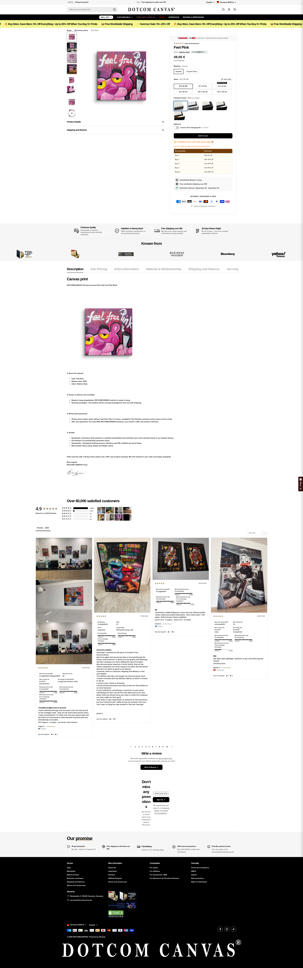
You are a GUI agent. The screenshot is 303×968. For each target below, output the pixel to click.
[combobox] (92, 9)
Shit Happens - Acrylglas (47, 722)
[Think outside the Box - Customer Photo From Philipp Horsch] (101, 510)
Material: (181, 66)
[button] (52, 734)
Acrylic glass (192, 71)
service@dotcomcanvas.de (81, 900)
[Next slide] (72, 113)
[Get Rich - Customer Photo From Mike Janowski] (119, 517)
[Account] (229, 9)
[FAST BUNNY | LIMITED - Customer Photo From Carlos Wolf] (110, 517)
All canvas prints (81, 30)
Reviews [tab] (40, 528)
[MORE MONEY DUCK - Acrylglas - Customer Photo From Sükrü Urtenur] (101, 517)
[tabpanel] (153, 376)
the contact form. (166, 758)
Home (69, 30)
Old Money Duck (219, 663)
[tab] (75, 270)
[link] (75, 254)
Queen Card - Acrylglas (163, 620)
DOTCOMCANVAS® (80, 937)
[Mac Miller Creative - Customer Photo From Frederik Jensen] (127, 517)
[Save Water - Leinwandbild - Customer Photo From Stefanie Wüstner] (119, 510)
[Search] (114, 9)
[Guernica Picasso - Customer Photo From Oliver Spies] (110, 510)
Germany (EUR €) (227, 2)
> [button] (172, 746)
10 (167, 746)
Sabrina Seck (184, 52)
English (209, 2)
